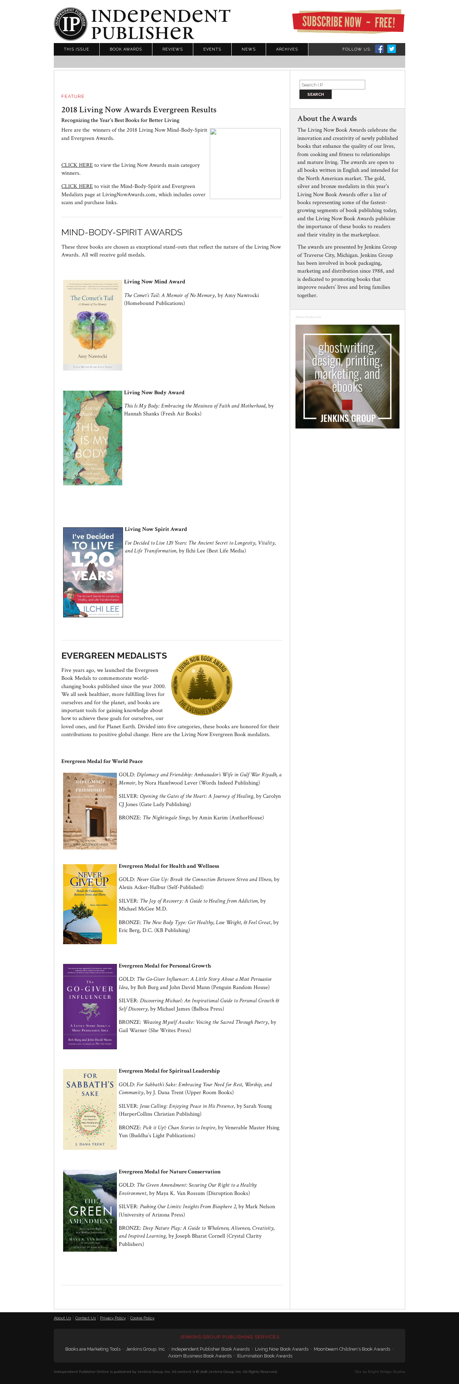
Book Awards (126, 49)
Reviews (172, 49)
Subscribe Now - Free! (348, 21)
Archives (287, 49)
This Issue (76, 49)
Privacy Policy (113, 1318)
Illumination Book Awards (264, 1356)
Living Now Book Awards (281, 1349)
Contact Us (85, 1318)
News (249, 49)
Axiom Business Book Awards (200, 1356)
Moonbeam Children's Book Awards (352, 1349)
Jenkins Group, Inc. (146, 1349)
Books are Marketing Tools (92, 1349)
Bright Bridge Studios (386, 1372)
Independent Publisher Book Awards (210, 1349)
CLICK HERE (77, 165)
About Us (62, 1318)
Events (212, 49)
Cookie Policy (142, 1318)
